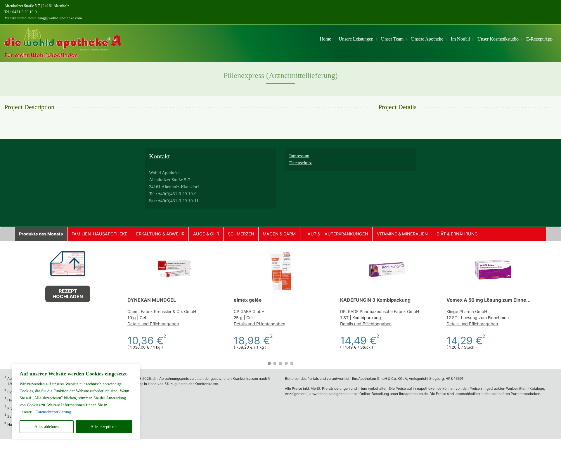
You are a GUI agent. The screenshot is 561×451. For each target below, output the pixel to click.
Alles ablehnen (46, 426)
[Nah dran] (134, 369)
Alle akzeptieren (104, 426)
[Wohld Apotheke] (62, 43)
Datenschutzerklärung (53, 412)
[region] (76, 401)
